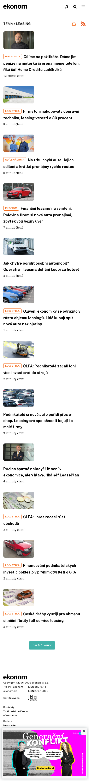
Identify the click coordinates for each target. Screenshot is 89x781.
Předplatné (10, 715)
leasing (23, 24)
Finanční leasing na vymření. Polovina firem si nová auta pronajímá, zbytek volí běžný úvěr (37, 214)
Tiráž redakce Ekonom (16, 711)
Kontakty (8, 707)
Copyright (9, 682)
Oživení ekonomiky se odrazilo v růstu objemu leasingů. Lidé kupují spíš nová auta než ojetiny (41, 317)
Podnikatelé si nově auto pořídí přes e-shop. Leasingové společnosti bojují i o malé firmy (38, 420)
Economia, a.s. (40, 682)
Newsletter (10, 725)
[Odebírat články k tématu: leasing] (73, 23)
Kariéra (7, 721)
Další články (42, 645)
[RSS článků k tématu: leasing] (83, 24)
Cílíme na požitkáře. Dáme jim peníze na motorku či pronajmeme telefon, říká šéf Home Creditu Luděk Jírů (41, 63)
